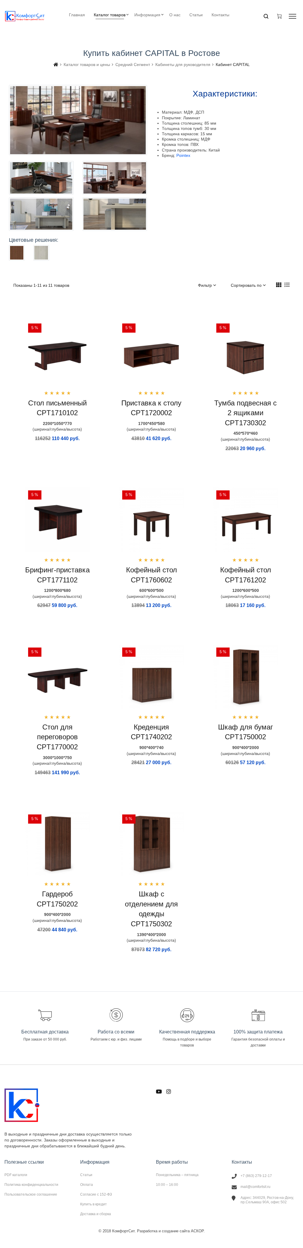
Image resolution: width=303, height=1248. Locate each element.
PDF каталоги (15, 1175)
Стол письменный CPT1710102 (57, 408)
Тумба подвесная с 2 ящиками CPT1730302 (245, 413)
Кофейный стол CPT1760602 (151, 575)
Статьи (86, 1175)
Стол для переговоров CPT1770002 (57, 737)
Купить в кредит (93, 1204)
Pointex (183, 155)
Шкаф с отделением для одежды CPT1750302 (151, 909)
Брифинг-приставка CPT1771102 (57, 575)
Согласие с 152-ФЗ (96, 1194)
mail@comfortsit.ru (255, 1187)
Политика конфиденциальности (31, 1185)
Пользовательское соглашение (30, 1194)
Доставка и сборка (95, 1214)
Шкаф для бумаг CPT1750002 (245, 732)
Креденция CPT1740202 (151, 732)
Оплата (86, 1185)
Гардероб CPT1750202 (57, 899)
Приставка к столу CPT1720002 (151, 408)
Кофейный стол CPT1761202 (245, 575)
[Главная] (56, 64)
